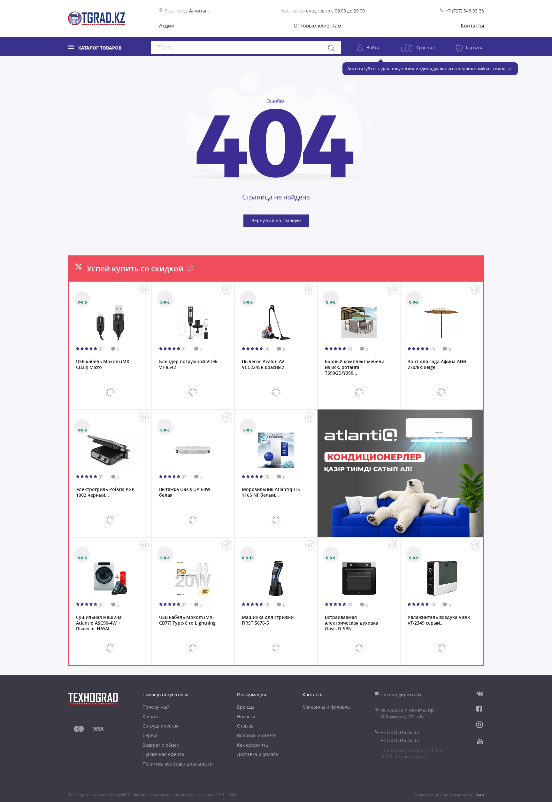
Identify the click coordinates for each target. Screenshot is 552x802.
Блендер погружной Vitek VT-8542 (188, 364)
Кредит (150, 716)
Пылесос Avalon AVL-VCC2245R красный (265, 364)
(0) (101, 348)
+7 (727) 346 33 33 (465, 11)
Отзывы (246, 726)
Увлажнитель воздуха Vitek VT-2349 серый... (439, 620)
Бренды (245, 707)
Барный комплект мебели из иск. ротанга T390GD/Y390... (354, 367)
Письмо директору (400, 694)
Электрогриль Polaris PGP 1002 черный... (105, 492)
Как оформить (252, 745)
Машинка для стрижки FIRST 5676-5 (268, 620)
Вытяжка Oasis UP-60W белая (184, 492)
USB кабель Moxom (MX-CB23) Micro (103, 364)
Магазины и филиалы (327, 707)
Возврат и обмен (161, 745)
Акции (166, 25)
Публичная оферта (163, 754)
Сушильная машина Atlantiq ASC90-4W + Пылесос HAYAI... (99, 622)
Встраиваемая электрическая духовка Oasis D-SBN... (351, 622)
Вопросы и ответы (257, 735)
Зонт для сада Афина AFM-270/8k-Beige (438, 364)
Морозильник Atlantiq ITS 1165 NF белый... (271, 492)
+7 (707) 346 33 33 (399, 740)
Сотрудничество (160, 726)
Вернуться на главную (276, 220)
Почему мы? (155, 707)
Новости (246, 716)
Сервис (150, 735)
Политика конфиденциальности (177, 764)
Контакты (472, 25)
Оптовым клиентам (317, 25)
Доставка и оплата (257, 754)
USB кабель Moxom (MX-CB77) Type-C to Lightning (187, 620)
